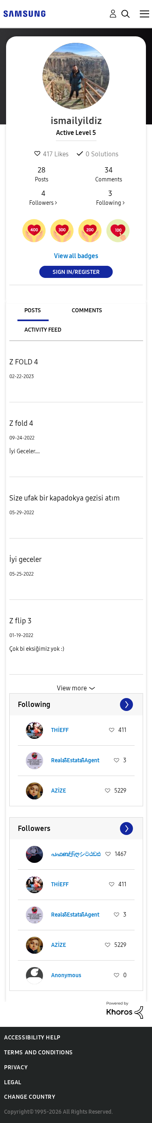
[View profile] (34, 730)
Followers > (43, 197)
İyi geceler (25, 559)
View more (72, 688)
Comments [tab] (87, 310)
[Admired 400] (34, 231)
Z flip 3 (20, 620)
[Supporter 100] (118, 231)
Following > (110, 197)
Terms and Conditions (38, 1052)
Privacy (16, 1067)
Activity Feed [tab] (42, 329)
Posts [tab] (32, 310)
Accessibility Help (32, 1037)
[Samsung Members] (24, 13)
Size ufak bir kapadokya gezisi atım (64, 498)
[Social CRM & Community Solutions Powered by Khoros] (125, 1010)
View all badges (76, 256)
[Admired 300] (62, 231)
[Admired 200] (90, 231)
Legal (12, 1082)
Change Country (29, 1097)
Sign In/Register (76, 272)
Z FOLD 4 (23, 362)
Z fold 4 (21, 423)
